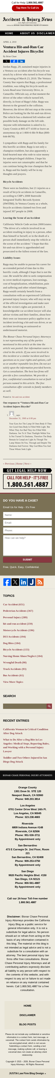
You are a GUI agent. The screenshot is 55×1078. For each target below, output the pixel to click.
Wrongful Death (15, 662)
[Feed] (40, 582)
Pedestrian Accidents (18, 610)
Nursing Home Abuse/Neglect (23, 656)
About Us (27, 33)
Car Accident (13, 604)
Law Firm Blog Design (26, 1073)
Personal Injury (15, 617)
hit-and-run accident (21, 397)
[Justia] (32, 582)
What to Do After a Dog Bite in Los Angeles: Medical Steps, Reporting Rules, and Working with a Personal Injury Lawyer (26, 745)
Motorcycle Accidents (18, 630)
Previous (9, 463)
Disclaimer (46, 33)
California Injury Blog (27, 21)
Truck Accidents (14, 669)
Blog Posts (27, 1024)
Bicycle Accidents (16, 649)
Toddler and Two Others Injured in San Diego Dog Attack (25, 759)
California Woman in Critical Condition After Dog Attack (25, 731)
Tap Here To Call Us (27, 8)
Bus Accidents (13, 675)
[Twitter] (15, 582)
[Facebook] (7, 582)
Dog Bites (11, 643)
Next (27, 463)
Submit (27, 559)
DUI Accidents (14, 636)
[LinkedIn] (23, 582)
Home (9, 33)
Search (49, 706)
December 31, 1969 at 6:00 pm (22, 418)
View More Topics (13, 681)
